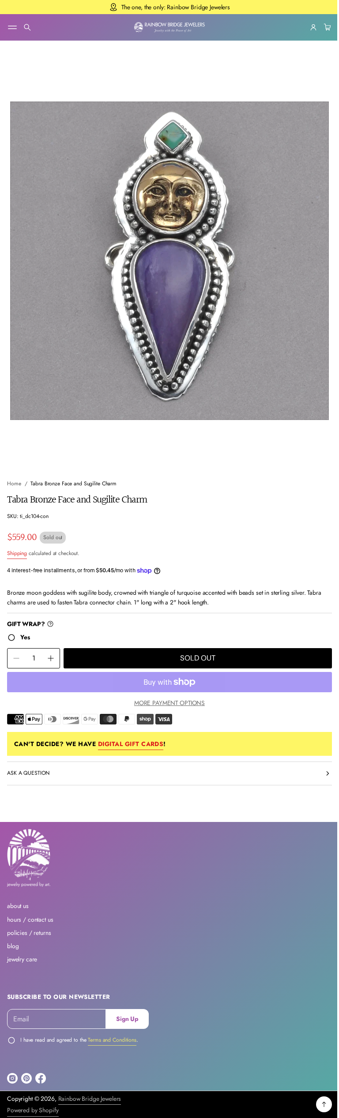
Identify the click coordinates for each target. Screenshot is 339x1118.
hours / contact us (30, 919)
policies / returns (29, 932)
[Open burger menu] (12, 27)
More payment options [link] (166, 694)
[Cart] (319, 27)
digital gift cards (131, 735)
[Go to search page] (27, 27)
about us (18, 905)
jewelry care (22, 959)
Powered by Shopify (33, 1110)
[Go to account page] (307, 27)
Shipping (17, 545)
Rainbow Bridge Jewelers (89, 1098)
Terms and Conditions (112, 1040)
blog (13, 946)
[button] (27, 27)
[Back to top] (317, 1104)
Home (14, 476)
